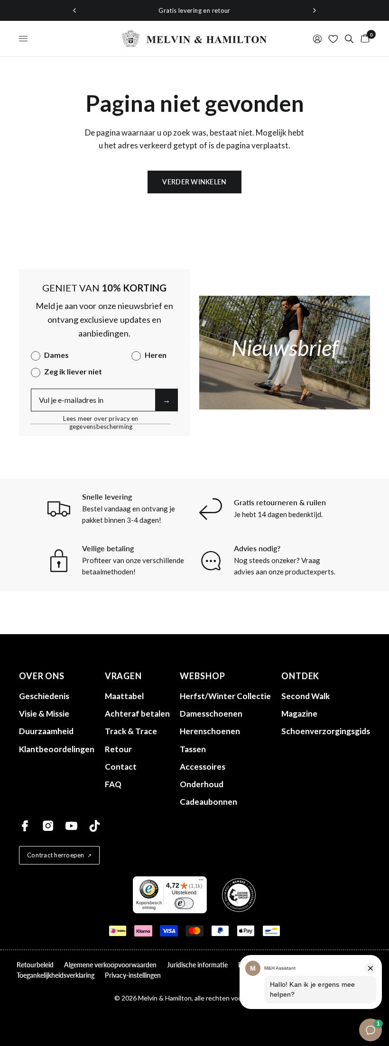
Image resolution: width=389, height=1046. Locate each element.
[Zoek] (349, 38)
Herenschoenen (210, 731)
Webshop (202, 676)
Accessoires (202, 767)
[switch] (184, 903)
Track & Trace (131, 731)
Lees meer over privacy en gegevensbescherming (101, 419)
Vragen (123, 676)
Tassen (193, 749)
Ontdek (300, 676)
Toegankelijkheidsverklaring (55, 975)
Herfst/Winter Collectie (225, 696)
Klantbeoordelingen (56, 749)
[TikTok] (95, 826)
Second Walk (305, 696)
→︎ (166, 399)
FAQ (113, 784)
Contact (121, 767)
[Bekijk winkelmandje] (363, 38)
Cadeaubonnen (208, 802)
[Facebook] (25, 826)
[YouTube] (71, 826)
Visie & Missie (44, 714)
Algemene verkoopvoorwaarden (110, 965)
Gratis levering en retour (194, 10)
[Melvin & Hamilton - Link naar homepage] (194, 38)
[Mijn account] (317, 38)
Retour (118, 749)
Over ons (42, 676)
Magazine (299, 714)
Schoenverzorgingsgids (325, 731)
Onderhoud (201, 784)
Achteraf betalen (137, 714)
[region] (194, 11)
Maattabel (124, 696)
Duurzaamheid (46, 731)
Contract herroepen (55, 855)
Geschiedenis (44, 696)
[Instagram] (48, 826)
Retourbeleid (35, 965)
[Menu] (201, 882)
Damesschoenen (211, 714)
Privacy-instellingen (133, 975)
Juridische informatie (197, 965)
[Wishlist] (333, 38)
